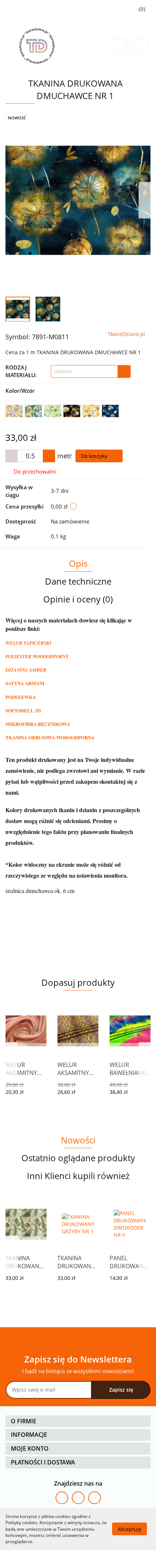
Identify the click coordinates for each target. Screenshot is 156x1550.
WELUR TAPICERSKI (28, 643)
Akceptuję (129, 1529)
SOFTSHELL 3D (23, 710)
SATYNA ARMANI (24, 683)
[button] (78, 1421)
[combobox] (91, 371)
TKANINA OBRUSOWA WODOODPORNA (49, 737)
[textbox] (84, 371)
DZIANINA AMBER (25, 670)
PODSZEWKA (20, 696)
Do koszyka (95, 455)
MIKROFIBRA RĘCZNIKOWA (37, 723)
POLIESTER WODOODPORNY (37, 656)
